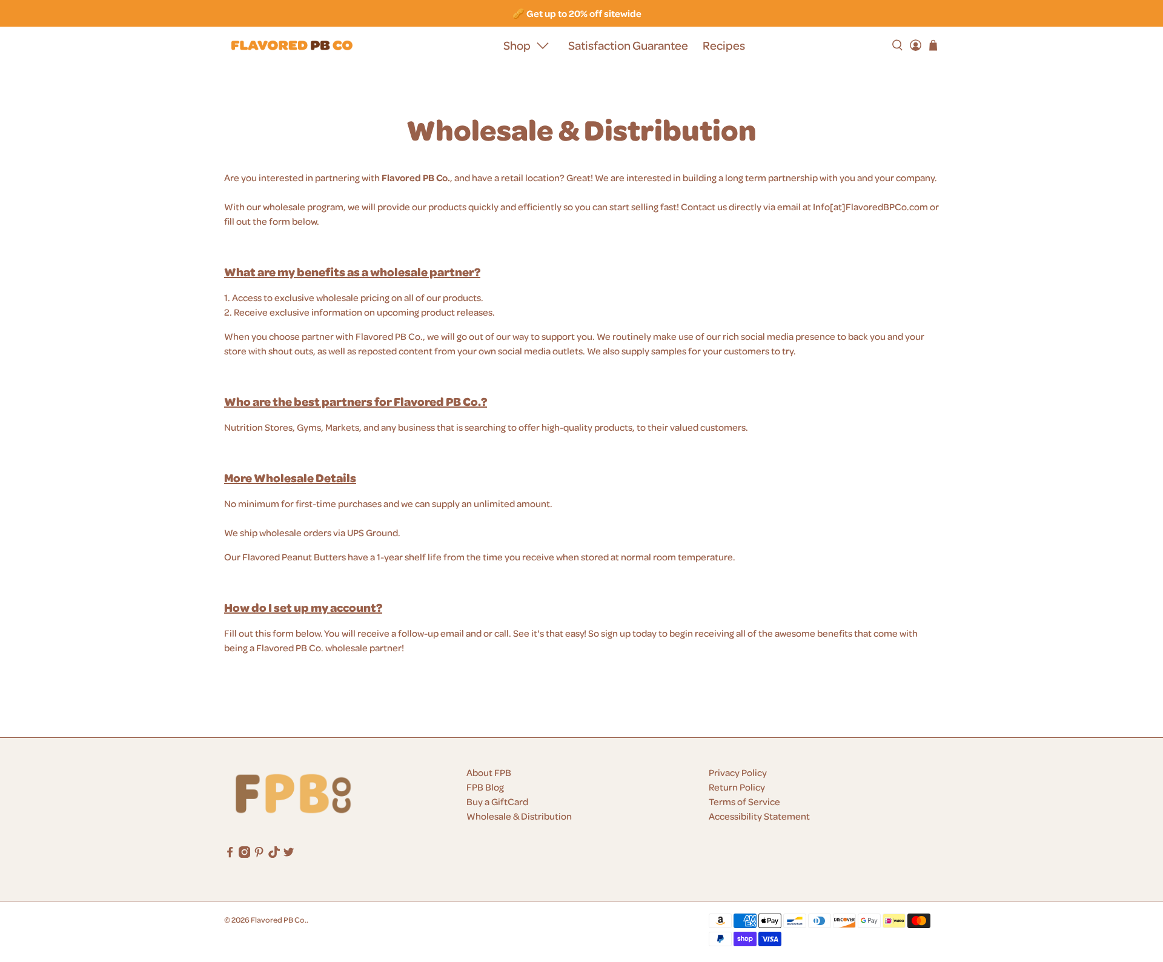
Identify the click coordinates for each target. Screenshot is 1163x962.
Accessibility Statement (759, 816)
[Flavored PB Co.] (292, 46)
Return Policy (737, 787)
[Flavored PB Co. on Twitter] (288, 854)
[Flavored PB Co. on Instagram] (244, 854)
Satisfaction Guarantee (628, 45)
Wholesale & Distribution (519, 816)
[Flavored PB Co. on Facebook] (230, 854)
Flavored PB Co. (278, 919)
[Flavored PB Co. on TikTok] (274, 854)
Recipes (724, 45)
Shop (517, 45)
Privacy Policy (738, 772)
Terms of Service (744, 801)
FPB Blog (485, 787)
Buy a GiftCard (497, 801)
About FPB (488, 772)
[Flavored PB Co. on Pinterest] (259, 854)
